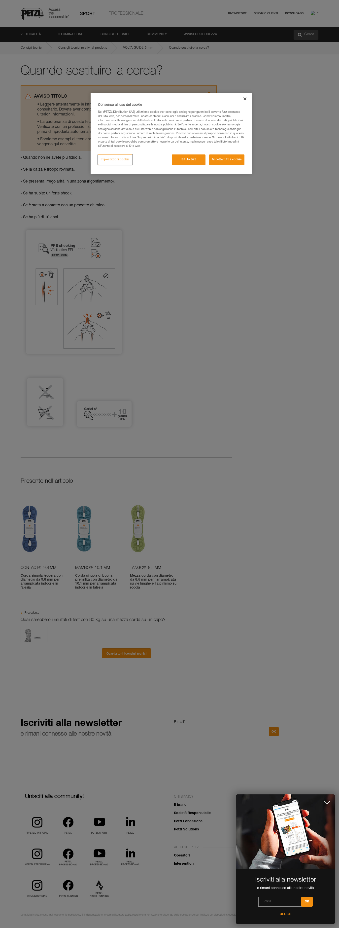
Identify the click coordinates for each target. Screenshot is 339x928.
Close (285, 914)
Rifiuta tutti (189, 159)
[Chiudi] (244, 98)
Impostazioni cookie (115, 159)
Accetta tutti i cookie (227, 159)
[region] (171, 133)
